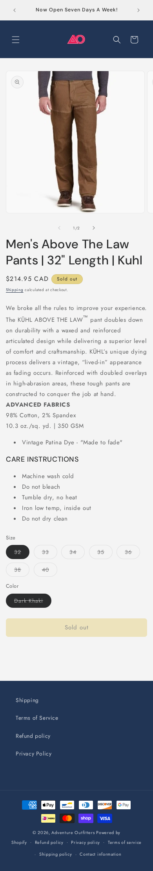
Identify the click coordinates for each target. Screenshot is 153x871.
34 (77, 553)
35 (105, 553)
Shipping (15, 290)
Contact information (100, 854)
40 (49, 571)
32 (21, 553)
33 (49, 553)
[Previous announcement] (14, 10)
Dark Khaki (32, 602)
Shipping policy (55, 854)
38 (21, 571)
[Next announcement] (138, 10)
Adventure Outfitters (73, 832)
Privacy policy (85, 842)
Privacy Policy (33, 753)
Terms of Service (37, 718)
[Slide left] (59, 228)
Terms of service (125, 842)
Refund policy (33, 736)
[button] (15, 39)
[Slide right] (93, 228)
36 (132, 553)
